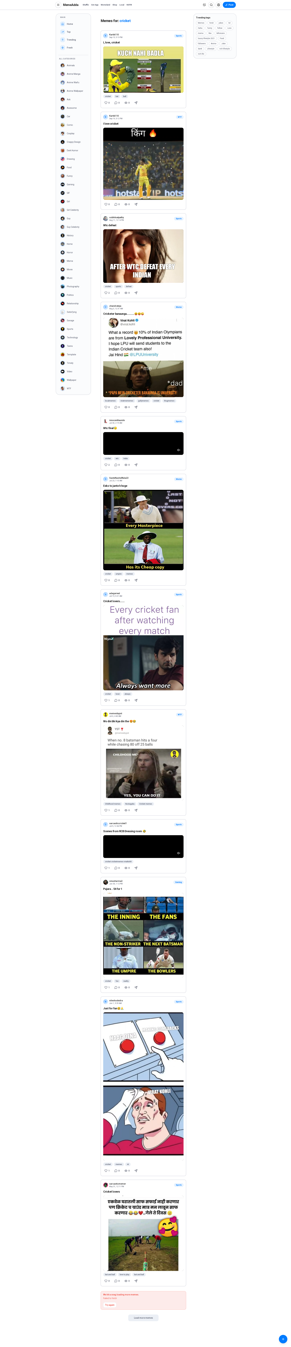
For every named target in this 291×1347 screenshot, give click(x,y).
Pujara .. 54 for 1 (112, 888)
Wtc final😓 (110, 428)
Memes (201, 23)
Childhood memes (112, 804)
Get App (94, 5)
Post (231, 5)
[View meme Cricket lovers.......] (143, 647)
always (127, 694)
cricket (108, 96)
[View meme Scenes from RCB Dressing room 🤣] (143, 846)
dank (200, 49)
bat (117, 96)
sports (118, 286)
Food (222, 38)
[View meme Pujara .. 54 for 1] (143, 935)
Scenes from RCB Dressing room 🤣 (124, 831)
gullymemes (143, 401)
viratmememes (126, 401)
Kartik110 (114, 34)
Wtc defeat (109, 225)
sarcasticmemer (117, 1184)
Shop (114, 5)
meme (200, 33)
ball (124, 96)
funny (209, 28)
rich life (201, 54)
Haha (200, 28)
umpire (119, 574)
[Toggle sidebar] (58, 5)
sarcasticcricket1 (118, 823)
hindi (211, 23)
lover (118, 694)
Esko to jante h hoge (115, 485)
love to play (124, 1275)
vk (128, 1164)
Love (229, 28)
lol (229, 23)
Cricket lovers (111, 1191)
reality (126, 981)
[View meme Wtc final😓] (143, 443)
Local (121, 5)
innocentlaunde (117, 420)
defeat (129, 286)
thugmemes (169, 401)
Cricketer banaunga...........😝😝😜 (123, 313)
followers (202, 44)
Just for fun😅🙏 (113, 1008)
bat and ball (110, 1275)
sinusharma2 (115, 881)
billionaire (221, 33)
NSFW (129, 5)
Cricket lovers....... (114, 601)
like (210, 33)
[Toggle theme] (204, 5)
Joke (223, 44)
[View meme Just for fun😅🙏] (143, 1086)
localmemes (110, 401)
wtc (117, 458)
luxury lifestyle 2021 (206, 38)
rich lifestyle (224, 49)
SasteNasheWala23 (119, 478)
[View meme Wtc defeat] (143, 256)
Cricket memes (145, 804)
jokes (221, 23)
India (126, 458)
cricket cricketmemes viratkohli (118, 862)
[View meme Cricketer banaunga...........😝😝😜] (143, 357)
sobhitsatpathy (116, 217)
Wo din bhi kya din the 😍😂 (119, 721)
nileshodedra (116, 1000)
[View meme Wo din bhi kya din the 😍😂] (143, 762)
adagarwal (114, 593)
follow (219, 28)
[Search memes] (211, 5)
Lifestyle (210, 49)
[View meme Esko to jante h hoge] (143, 530)
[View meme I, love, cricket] (143, 69)
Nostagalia (129, 804)
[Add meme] (283, 1339)
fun (117, 981)
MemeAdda (70, 5)
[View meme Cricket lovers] (143, 1233)
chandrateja (115, 306)
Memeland (105, 5)
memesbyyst (115, 713)
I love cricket (111, 123)
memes (129, 574)
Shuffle (86, 5)
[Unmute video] (179, 450)
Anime (213, 44)
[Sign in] (219, 5)
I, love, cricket (111, 42)
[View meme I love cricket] (143, 164)
